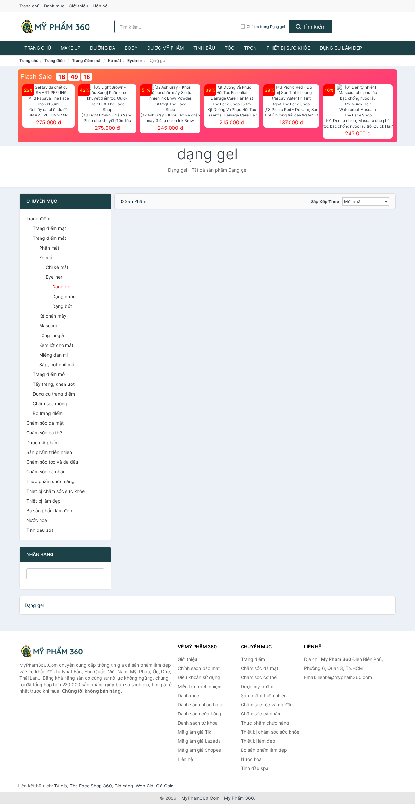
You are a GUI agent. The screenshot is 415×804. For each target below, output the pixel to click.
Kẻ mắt (114, 60)
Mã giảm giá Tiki (195, 732)
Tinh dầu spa (40, 530)
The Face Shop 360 (91, 785)
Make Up (70, 48)
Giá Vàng (123, 785)
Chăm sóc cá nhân (45, 471)
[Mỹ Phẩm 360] (51, 651)
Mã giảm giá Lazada (199, 741)
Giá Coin (164, 785)
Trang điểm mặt (49, 228)
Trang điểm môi (49, 374)
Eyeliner (134, 60)
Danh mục (54, 5)
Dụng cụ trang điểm (54, 393)
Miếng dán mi (53, 355)
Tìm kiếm (314, 26)
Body (131, 48)
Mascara (48, 325)
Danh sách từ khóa (198, 722)
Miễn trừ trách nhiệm (199, 686)
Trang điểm (55, 60)
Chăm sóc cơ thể (44, 432)
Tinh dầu (204, 48)
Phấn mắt (49, 247)
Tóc (229, 48)
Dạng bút (62, 306)
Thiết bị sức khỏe (288, 48)
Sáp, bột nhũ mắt (57, 364)
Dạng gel (61, 286)
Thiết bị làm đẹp (43, 501)
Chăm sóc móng (50, 403)
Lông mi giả (51, 335)
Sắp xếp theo (325, 201)
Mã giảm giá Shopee (199, 750)
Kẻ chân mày (52, 316)
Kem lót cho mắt (56, 345)
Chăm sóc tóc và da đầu (52, 462)
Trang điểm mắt (87, 60)
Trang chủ (29, 5)
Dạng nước (64, 296)
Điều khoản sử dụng (199, 677)
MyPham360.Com (200, 798)
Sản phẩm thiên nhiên (49, 452)
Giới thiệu (78, 5)
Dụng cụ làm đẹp (341, 48)
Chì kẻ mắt (57, 267)
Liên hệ (100, 5)
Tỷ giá (60, 785)
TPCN (250, 48)
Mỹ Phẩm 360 (239, 798)
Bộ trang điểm (48, 413)
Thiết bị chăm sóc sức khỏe (55, 491)
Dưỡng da (102, 48)
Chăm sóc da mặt (45, 423)
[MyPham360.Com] (55, 26)
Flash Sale (36, 76)
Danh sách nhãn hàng (201, 704)
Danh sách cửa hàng (199, 713)
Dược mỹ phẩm (165, 48)
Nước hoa (36, 520)
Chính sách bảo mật (199, 668)
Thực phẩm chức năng (50, 481)
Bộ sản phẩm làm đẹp (49, 510)
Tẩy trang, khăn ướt (54, 384)
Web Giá (144, 785)
